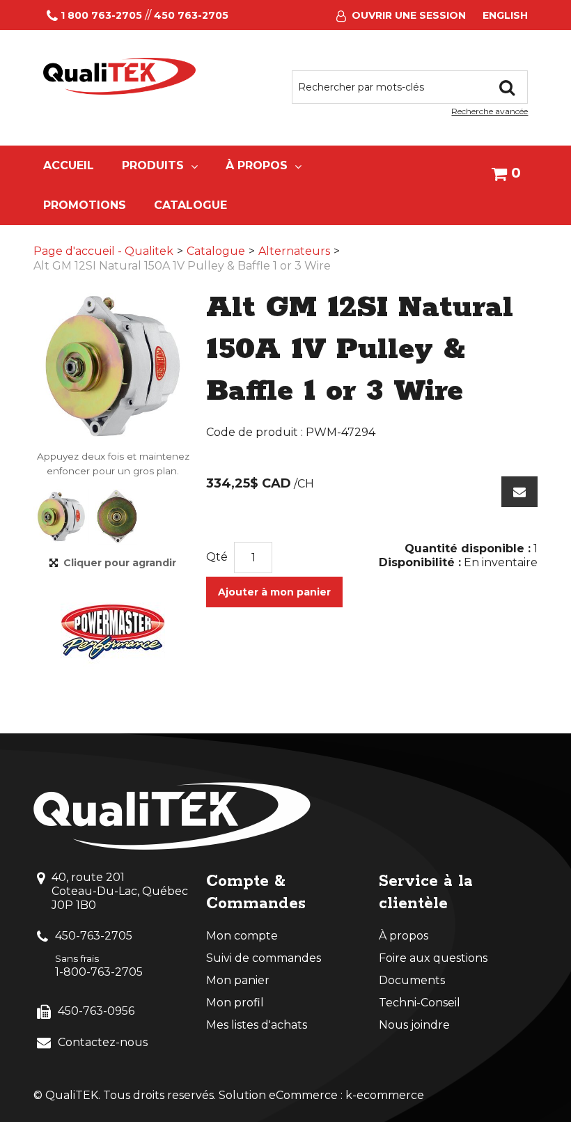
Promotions (84, 205)
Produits (153, 165)
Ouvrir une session (409, 15)
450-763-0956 (96, 1011)
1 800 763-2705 (101, 15)
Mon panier (237, 980)
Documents (412, 980)
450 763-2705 (191, 15)
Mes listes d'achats (256, 1024)
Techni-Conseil (419, 1002)
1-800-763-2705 (99, 972)
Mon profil (235, 1002)
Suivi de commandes (263, 958)
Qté (217, 556)
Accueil (68, 165)
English (505, 15)
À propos (257, 165)
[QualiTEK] (119, 76)
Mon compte (242, 935)
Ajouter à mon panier (274, 592)
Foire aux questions (433, 958)
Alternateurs (294, 251)
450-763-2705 (93, 935)
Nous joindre (414, 1024)
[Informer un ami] (519, 491)
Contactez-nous (103, 1042)
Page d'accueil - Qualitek (103, 251)
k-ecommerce (384, 1095)
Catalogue (190, 205)
